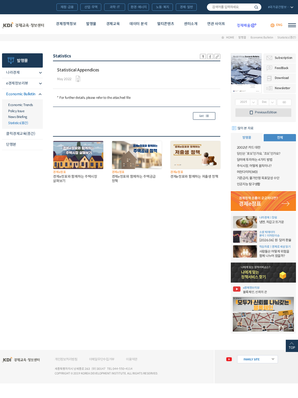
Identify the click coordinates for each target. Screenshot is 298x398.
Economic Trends (20, 105)
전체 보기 (280, 7)
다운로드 (78, 78)
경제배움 (246, 25)
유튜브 (229, 359)
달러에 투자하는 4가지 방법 (254, 160)
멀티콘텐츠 (165, 24)
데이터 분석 (138, 24)
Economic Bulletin (262, 37)
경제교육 (113, 24)
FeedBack (281, 68)
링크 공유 (217, 56)
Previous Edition (266, 112)
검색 (256, 7)
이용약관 (131, 359)
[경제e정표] (263, 201)
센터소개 (191, 24)
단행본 (11, 144)
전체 (280, 137)
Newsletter (282, 88)
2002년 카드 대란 (248, 147)
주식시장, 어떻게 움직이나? (254, 166)
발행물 (91, 24)
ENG (279, 25)
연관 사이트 (216, 24)
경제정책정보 (66, 24)
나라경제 (12, 72)
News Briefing (17, 117)
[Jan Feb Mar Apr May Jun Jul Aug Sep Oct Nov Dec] (267, 102)
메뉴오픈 (39, 73)
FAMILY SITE (252, 359)
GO (284, 102)
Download (282, 78)
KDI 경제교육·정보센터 (23, 25)
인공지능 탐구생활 (248, 184)
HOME (230, 37)
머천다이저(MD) (247, 172)
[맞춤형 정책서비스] (263, 273)
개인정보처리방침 (66, 359)
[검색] (234, 7)
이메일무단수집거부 (101, 359)
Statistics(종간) (286, 37)
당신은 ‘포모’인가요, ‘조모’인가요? (258, 154)
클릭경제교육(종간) (20, 133)
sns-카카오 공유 (203, 56)
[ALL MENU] (292, 25)
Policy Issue (16, 111)
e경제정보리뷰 (17, 83)
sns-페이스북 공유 (210, 56)
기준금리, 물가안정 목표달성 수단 (258, 178)
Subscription (283, 58)
